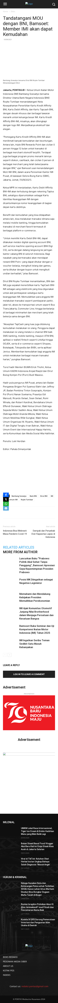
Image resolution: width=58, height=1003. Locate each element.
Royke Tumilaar (27, 499)
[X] (6, 499)
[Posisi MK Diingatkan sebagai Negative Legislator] (10, 583)
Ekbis (13, 11)
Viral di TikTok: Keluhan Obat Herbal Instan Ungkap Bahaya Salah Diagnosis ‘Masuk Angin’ (35, 862)
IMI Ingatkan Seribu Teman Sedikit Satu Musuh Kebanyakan (34, 644)
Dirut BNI (43, 496)
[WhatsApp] (29, 512)
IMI (52, 496)
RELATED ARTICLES (18, 547)
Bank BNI (33, 496)
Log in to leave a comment (29, 674)
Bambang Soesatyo (19, 496)
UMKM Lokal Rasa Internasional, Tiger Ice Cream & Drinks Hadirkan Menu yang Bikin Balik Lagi (37, 831)
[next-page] (9, 655)
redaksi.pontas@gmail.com (34, 986)
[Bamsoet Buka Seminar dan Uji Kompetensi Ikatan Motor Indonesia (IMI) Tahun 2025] (10, 629)
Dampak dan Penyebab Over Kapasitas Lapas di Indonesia (43, 533)
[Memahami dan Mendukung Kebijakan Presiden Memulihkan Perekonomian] (10, 597)
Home (5, 11)
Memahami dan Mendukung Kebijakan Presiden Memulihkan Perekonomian (34, 597)
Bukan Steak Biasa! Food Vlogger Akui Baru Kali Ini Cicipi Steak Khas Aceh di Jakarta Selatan (37, 846)
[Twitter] (22, 512)
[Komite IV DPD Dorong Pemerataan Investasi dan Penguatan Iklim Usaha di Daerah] (11, 923)
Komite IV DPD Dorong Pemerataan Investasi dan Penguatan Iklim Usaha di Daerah (38, 922)
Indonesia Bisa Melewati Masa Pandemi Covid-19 (15, 532)
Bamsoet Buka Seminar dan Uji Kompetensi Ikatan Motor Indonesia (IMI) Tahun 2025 (36, 629)
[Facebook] (15, 512)
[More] (50, 512)
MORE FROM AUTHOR (20, 552)
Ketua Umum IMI (11, 499)
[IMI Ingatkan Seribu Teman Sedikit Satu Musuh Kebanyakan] (10, 644)
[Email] (36, 512)
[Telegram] (43, 512)
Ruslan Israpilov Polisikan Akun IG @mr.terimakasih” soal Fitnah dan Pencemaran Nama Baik (37, 907)
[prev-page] (5, 655)
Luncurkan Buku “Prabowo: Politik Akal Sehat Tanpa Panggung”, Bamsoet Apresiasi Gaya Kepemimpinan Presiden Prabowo (37, 565)
